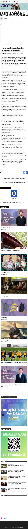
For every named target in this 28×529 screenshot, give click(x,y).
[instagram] (17, 1)
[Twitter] (14, 1)
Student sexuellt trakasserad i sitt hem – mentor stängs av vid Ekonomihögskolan (17, 482)
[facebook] (27, 172)
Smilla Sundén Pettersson (13, 465)
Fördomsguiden (4, 317)
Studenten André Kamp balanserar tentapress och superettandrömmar (14, 362)
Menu (5, 18)
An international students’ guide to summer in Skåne (17, 488)
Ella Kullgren (11, 477)
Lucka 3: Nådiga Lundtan (5, 272)
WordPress (21, 527)
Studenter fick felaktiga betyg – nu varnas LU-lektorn (10, 250)
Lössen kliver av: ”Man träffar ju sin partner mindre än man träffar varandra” (16, 470)
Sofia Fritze (3, 53)
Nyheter (5, 22)
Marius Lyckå (11, 472)
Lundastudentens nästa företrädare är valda (14, 182)
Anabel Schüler (11, 491)
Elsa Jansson (11, 485)
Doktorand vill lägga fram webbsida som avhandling (10, 340)
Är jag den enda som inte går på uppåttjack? (16, 476)
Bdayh (13, 527)
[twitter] (24, 172)
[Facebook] (12, 1)
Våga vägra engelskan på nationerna (7, 227)
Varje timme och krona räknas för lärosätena (14, 177)
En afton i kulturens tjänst (6, 295)
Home (2, 22)
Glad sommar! (11, 464)
